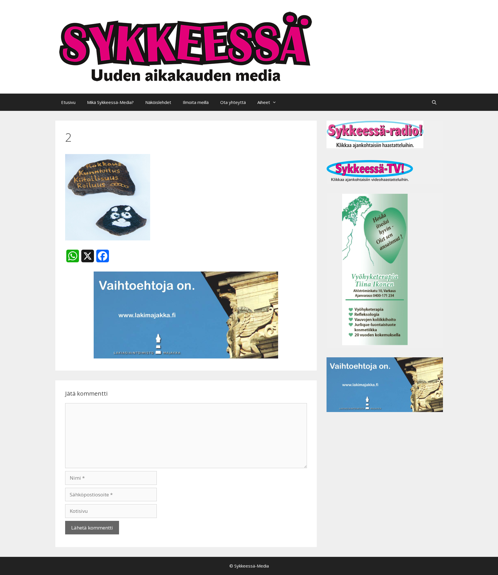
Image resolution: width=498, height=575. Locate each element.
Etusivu (68, 102)
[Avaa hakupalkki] (434, 102)
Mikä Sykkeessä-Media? (110, 102)
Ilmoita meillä (196, 102)
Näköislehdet (158, 102)
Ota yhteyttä (233, 102)
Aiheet (263, 102)
